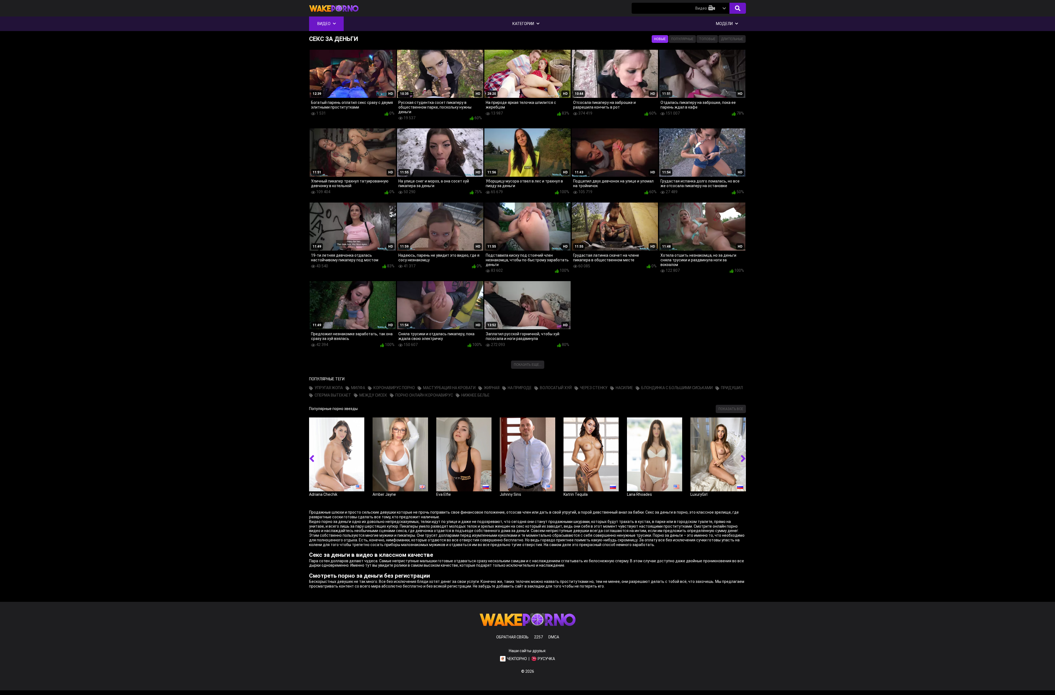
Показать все (730, 409)
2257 (538, 637)
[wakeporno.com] (334, 13)
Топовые (707, 39)
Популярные (682, 39)
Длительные (732, 39)
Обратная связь (512, 637)
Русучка (546, 659)
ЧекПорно (517, 659)
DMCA (553, 637)
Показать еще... (528, 365)
